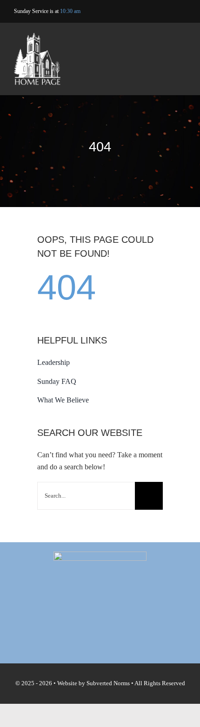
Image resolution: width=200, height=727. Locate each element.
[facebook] (154, 11)
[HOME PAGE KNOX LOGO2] (37, 36)
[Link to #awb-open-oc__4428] (180, 60)
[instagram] (183, 11)
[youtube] (169, 11)
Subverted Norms (108, 683)
